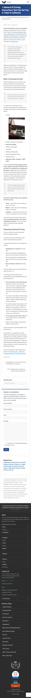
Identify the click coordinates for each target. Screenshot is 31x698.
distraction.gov (14, 41)
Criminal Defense (6, 610)
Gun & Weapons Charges (8, 631)
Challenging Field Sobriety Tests (12, 462)
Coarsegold (5, 532)
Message (6, 421)
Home (3, 17)
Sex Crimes (5, 641)
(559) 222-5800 (15, 509)
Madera (4, 548)
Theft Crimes (5, 648)
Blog (6, 17)
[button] (28, 2)
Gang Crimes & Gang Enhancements (11, 627)
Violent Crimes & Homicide (9, 652)
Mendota (4, 553)
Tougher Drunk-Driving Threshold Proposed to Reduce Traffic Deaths (15, 466)
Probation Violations (7, 645)
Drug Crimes (5, 621)
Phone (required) (8, 409)
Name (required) (8, 403)
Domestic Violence (7, 617)
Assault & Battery (6, 607)
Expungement (5, 624)
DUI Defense (5, 614)
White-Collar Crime (7, 655)
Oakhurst (4, 559)
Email (5, 415)
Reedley (4, 564)
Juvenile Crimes (6, 638)
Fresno (4, 543)
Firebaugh (4, 537)
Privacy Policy (15, 694)
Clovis (4, 527)
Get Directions (6, 598)
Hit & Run (4, 634)
